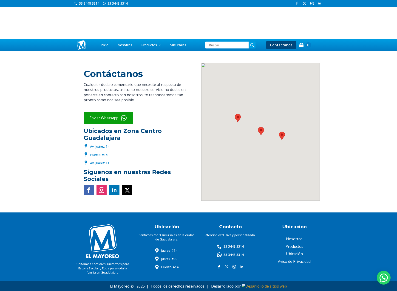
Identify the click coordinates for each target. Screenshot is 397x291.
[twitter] (304, 3)
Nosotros (125, 45)
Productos (149, 45)
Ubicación (294, 253)
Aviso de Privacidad (294, 261)
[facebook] (297, 3)
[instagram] (312, 3)
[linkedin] (320, 3)
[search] (252, 45)
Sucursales (178, 45)
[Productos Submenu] (161, 45)
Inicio (104, 45)
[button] (282, 136)
